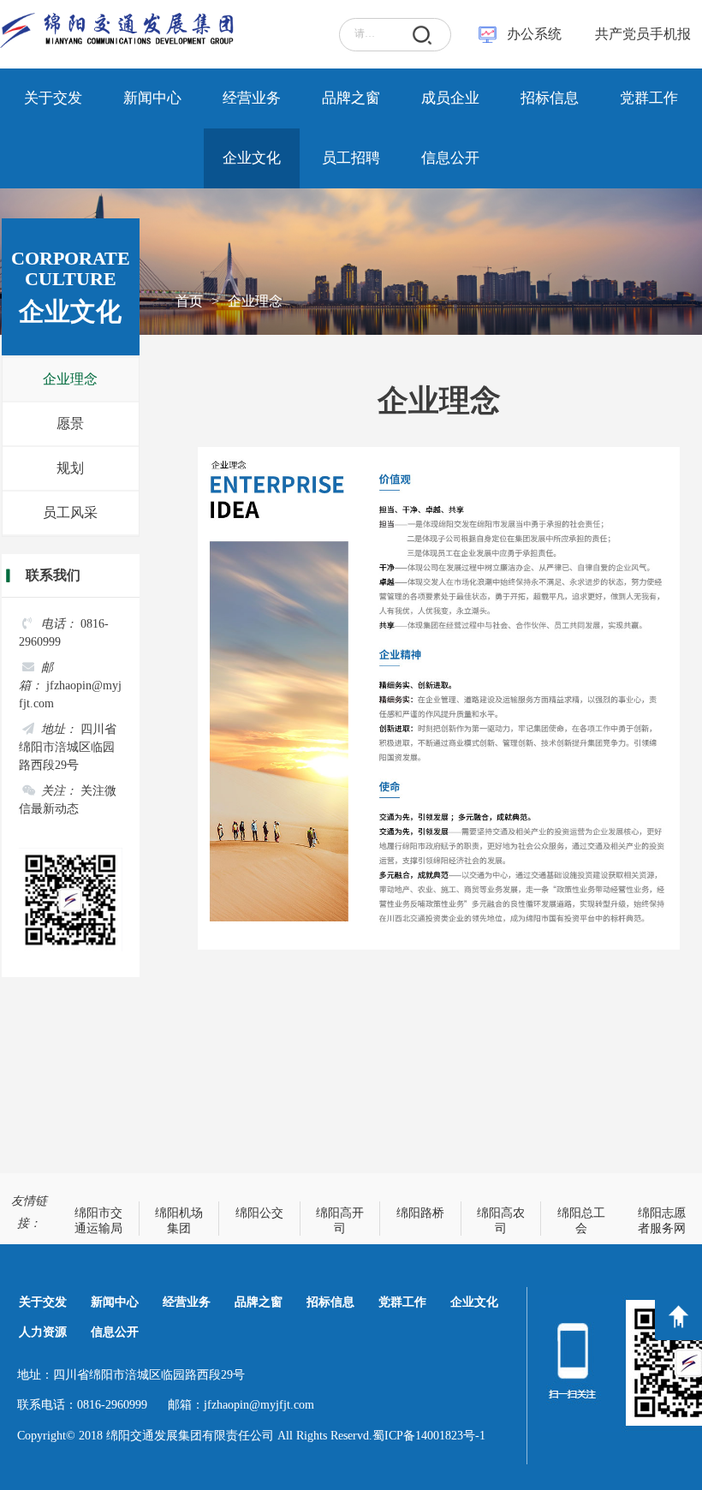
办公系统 (534, 34)
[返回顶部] (678, 1317)
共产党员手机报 (638, 34)
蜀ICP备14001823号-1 (428, 1435)
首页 (189, 301)
